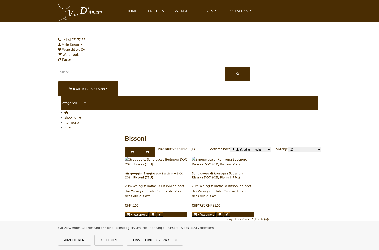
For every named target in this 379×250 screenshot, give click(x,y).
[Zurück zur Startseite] (80, 11)
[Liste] (132, 152)
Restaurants (240, 11)
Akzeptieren (74, 240)
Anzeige (282, 149)
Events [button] (210, 11)
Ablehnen (109, 240)
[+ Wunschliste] (153, 214)
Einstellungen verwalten (155, 240)
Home (132, 11)
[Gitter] (147, 152)
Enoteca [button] (156, 11)
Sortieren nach (219, 149)
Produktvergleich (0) (176, 149)
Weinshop (184, 11)
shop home (72, 117)
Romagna (71, 122)
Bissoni (69, 127)
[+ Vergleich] (160, 214)
